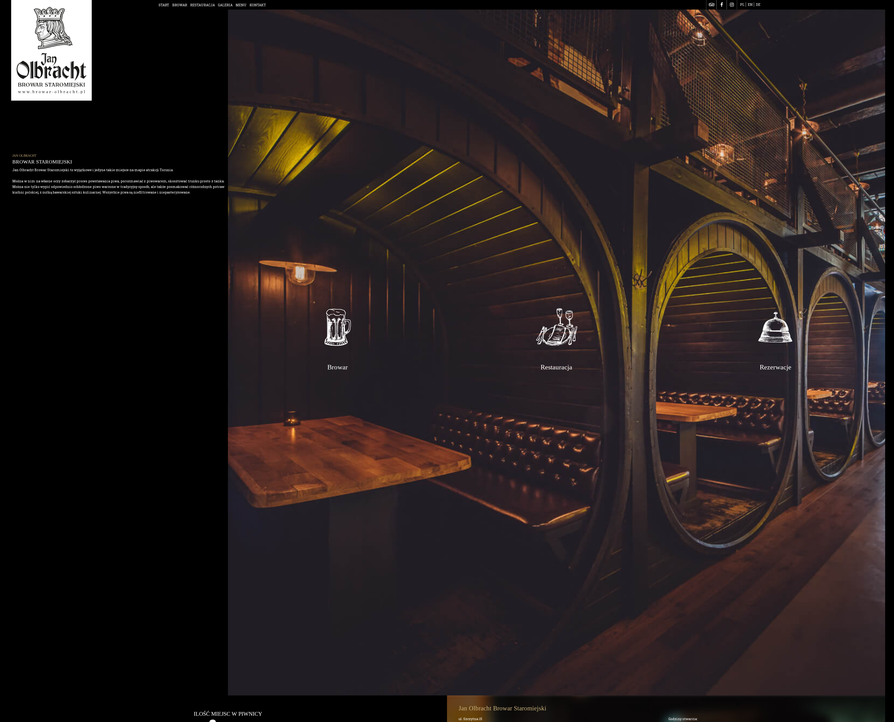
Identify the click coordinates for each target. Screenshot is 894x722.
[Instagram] (732, 4)
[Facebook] (721, 4)
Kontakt (258, 5)
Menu (241, 5)
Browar (179, 5)
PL (742, 4)
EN (750, 4)
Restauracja (202, 5)
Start (164, 5)
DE (758, 4)
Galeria (225, 5)
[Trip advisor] (711, 4)
